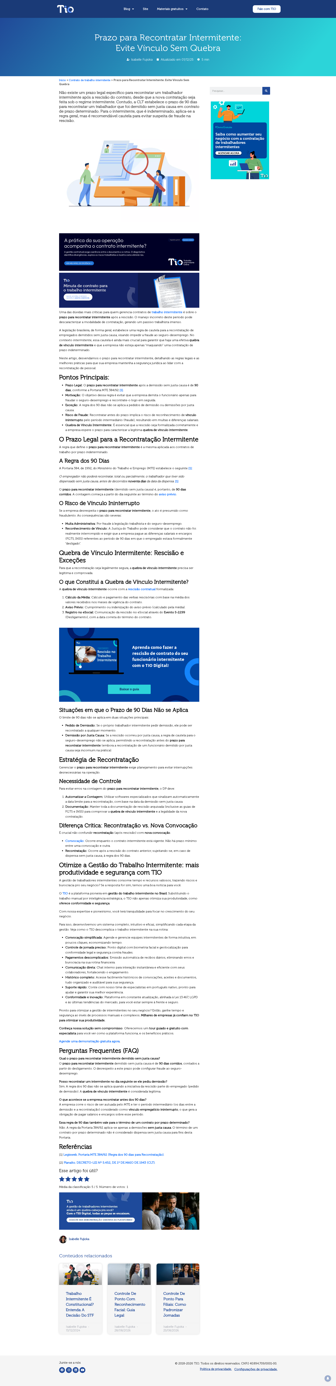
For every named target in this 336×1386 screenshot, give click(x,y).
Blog (127, 9)
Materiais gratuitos (170, 9)
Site (145, 9)
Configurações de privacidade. (255, 1369)
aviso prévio (167, 494)
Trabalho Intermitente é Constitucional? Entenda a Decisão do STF (80, 1304)
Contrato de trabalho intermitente (89, 80)
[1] (121, 390)
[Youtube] (82, 1370)
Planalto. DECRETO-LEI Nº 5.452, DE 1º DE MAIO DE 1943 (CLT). (109, 1162)
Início (62, 80)
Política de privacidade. (216, 1369)
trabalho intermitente (167, 312)
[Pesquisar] (266, 91)
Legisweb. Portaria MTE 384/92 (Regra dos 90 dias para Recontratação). (113, 1154)
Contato (202, 9)
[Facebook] (62, 1370)
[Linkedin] (76, 1370)
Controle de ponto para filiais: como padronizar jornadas (174, 1304)
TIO (65, 893)
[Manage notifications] (328, 1378)
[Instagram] (69, 1370)
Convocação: (75, 841)
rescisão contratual (142, 589)
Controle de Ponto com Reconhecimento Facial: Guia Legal (130, 1304)
